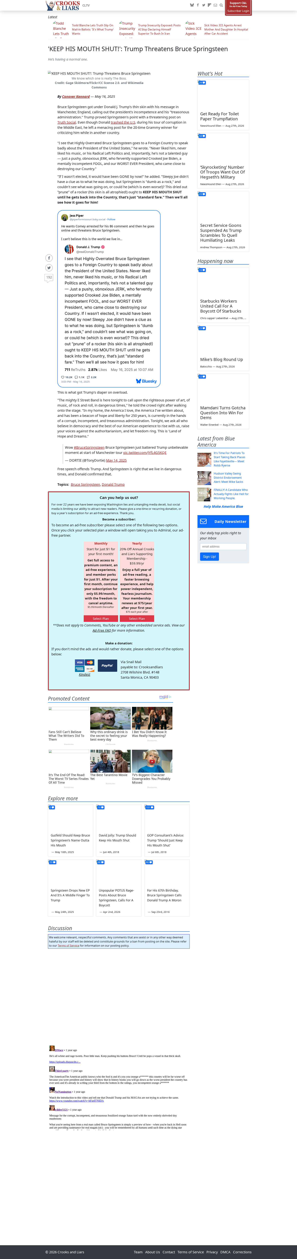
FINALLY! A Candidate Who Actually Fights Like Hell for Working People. (231, 494)
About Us (152, 1252)
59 (51, 862)
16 (200, 270)
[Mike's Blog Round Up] (223, 339)
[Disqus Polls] (119, 996)
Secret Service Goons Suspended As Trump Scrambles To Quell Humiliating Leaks (221, 232)
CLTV (86, 5)
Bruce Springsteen (85, 484)
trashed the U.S (123, 122)
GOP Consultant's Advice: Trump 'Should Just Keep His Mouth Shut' (165, 840)
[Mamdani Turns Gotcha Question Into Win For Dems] (223, 388)
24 (200, 82)
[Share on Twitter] (49, 267)
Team (138, 1252)
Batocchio (206, 366)
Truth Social (66, 122)
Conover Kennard (76, 96)
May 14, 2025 (116, 460)
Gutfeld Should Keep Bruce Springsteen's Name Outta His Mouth (70, 840)
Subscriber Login (238, 11)
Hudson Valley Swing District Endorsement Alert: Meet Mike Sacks (228, 478)
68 (99, 862)
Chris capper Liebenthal (214, 318)
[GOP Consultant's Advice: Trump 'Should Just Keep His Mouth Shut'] (167, 817)
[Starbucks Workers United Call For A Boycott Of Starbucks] (223, 281)
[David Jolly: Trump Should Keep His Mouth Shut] (118, 817)
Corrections (242, 1252)
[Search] (221, 5)
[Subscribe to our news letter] (215, 5)
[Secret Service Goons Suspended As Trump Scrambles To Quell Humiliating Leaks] (223, 205)
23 (200, 194)
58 (200, 136)
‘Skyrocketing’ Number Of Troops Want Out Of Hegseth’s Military (222, 172)
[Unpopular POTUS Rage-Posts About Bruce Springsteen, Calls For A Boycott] (118, 872)
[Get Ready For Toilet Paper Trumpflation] (223, 94)
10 (99, 807)
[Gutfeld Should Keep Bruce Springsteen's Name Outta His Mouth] (70, 817)
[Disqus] (119, 1087)
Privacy (212, 1252)
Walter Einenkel (209, 424)
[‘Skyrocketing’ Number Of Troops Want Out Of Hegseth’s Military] (223, 147)
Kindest (84, 674)
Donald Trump (113, 484)
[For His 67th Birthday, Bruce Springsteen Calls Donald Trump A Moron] (167, 872)
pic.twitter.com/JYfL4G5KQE (145, 452)
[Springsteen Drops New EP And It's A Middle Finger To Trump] (70, 872)
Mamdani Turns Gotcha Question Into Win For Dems (222, 412)
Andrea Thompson (211, 247)
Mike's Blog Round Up (221, 359)
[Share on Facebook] (49, 258)
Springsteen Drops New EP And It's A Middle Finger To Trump (70, 895)
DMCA (225, 1252)
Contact (169, 1252)
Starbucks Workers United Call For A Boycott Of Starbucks (220, 306)
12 (200, 376)
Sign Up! (209, 557)
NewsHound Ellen (210, 125)
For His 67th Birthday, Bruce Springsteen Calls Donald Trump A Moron (164, 895)
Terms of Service (68, 945)
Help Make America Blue (223, 506)
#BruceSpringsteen (89, 447)
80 (147, 862)
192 (49, 277)
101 (148, 807)
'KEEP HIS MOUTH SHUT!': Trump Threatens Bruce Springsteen (138, 49)
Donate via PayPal (107, 665)
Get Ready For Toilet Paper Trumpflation (219, 116)
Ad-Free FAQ (102, 630)
